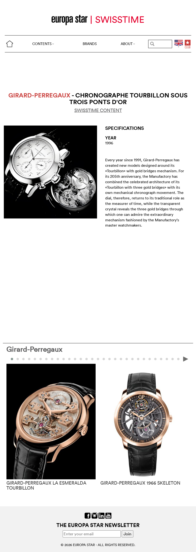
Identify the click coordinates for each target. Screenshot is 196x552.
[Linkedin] (101, 514)
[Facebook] (88, 514)
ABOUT (127, 43)
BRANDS (90, 43)
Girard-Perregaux (34, 349)
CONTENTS (42, 43)
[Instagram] (95, 514)
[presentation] (10, 359)
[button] (18, 359)
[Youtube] (108, 514)
